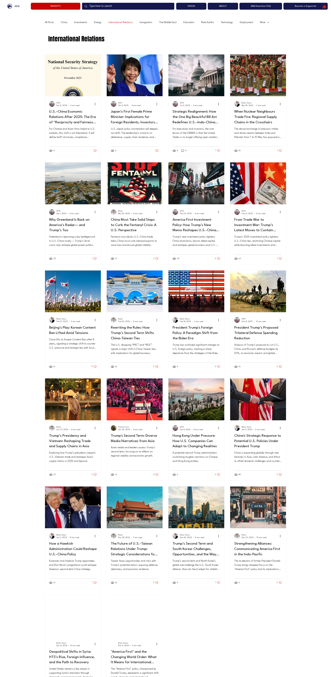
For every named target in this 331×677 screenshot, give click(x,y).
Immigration (146, 22)
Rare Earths (207, 22)
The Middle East (168, 22)
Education (188, 22)
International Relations (120, 22)
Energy (98, 22)
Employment (246, 22)
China (64, 22)
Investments (80, 22)
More (262, 22)
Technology (227, 22)
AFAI (17, 6)
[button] (324, 6)
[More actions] (96, 104)
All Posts (49, 22)
